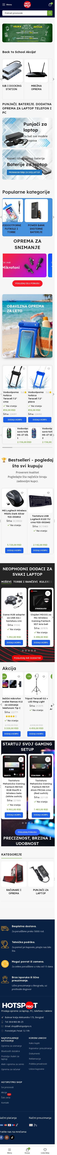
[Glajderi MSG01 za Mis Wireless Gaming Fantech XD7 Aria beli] (41, 600)
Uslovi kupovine (36, 1069)
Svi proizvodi (7, 1087)
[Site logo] (27, 4)
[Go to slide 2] (23, 650)
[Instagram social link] (6, 1137)
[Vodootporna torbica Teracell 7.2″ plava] (39, 377)
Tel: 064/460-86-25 (14, 1021)
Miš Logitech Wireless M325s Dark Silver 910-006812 (14, 513)
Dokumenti (34, 1053)
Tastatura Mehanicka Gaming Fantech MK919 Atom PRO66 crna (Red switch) (41, 787)
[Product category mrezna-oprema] (39, 76)
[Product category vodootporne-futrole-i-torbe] (14, 217)
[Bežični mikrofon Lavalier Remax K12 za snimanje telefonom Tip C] (14, 684)
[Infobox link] (27, 929)
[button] (53, 79)
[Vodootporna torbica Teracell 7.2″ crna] (14, 377)
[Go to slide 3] (26, 650)
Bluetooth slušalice (10, 1051)
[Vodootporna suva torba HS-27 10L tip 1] (9, 433)
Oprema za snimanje (11, 1045)
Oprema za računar (10, 1069)
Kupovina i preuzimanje (40, 1048)
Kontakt (5, 1102)
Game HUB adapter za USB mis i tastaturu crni (14, 617)
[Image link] (42, 1124)
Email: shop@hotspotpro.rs (18, 1026)
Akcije (4, 1092)
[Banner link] (27, 33)
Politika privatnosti (38, 1063)
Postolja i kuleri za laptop (10, 1057)
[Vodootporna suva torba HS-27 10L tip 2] (34, 433)
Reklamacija (35, 1058)
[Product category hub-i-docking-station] (14, 76)
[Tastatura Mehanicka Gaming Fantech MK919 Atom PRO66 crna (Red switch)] (41, 766)
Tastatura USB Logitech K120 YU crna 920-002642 (40, 519)
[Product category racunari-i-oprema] (14, 878)
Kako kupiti (34, 1043)
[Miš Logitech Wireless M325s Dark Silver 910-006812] (14, 498)
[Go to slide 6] (35, 650)
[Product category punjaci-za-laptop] (41, 878)
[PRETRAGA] (49, 13)
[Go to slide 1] (20, 650)
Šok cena (6, 1097)
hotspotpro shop (11, 1082)
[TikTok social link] (12, 1137)
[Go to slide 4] (29, 650)
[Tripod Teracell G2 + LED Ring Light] (39, 684)
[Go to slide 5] (32, 650)
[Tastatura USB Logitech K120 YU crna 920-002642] (40, 501)
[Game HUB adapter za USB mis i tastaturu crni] (14, 600)
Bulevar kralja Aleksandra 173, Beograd (24, 1017)
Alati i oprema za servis (12, 1064)
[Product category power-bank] (39, 217)
